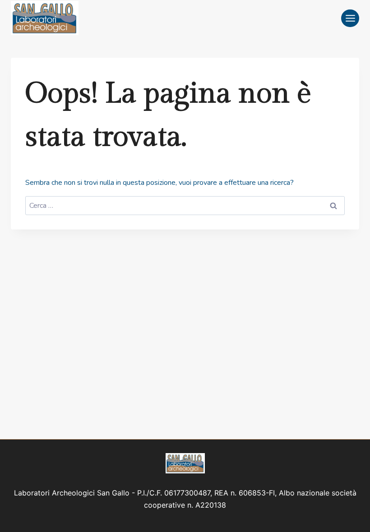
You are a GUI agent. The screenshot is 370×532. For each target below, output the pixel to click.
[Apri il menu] (350, 18)
